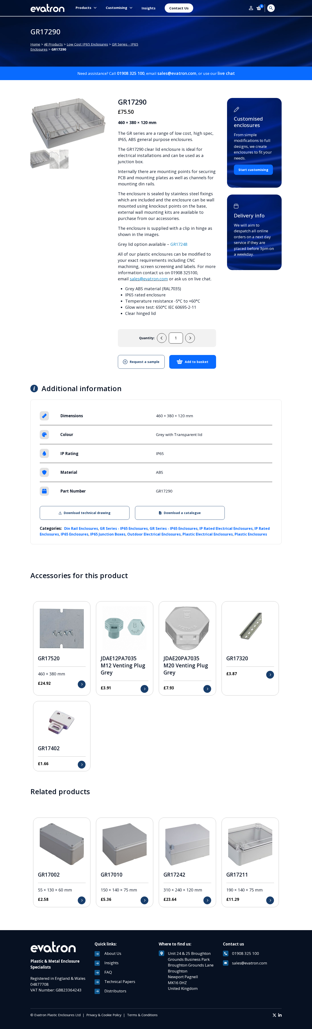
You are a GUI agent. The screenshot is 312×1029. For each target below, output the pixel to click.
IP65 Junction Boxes (107, 534)
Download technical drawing (87, 513)
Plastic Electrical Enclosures (207, 534)
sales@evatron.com (176, 73)
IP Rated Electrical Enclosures (226, 528)
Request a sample (144, 362)
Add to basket (196, 362)
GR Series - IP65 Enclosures (124, 528)
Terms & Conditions (142, 1015)
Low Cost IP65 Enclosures (87, 44)
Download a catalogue (182, 513)
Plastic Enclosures (251, 534)
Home (35, 44)
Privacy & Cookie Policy (103, 1015)
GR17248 (178, 244)
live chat (226, 73)
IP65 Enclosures (74, 534)
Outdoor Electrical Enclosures (154, 534)
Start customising (253, 170)
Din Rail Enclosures (81, 528)
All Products (53, 44)
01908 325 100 (130, 73)
